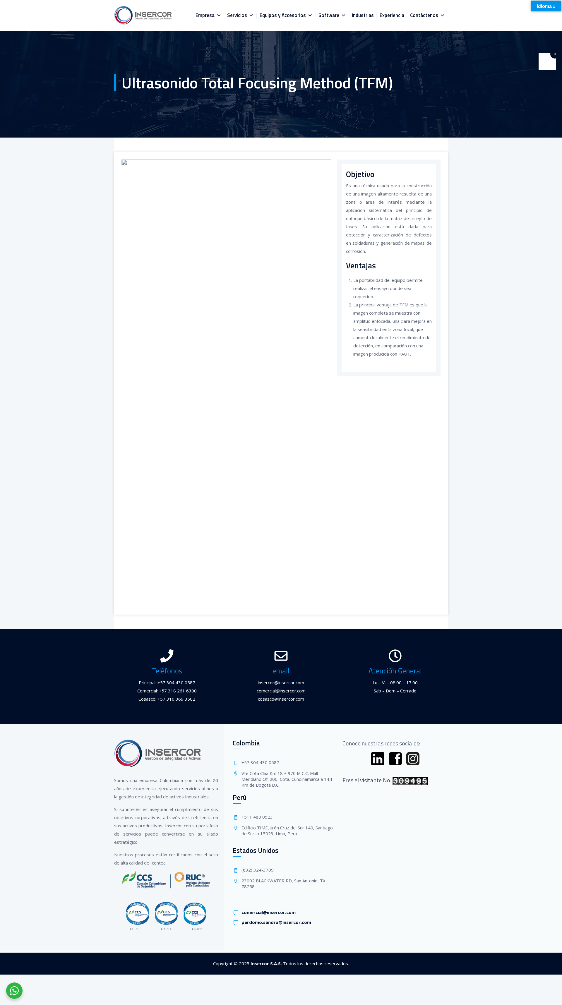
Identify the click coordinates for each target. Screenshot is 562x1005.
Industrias (363, 15)
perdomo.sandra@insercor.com (276, 922)
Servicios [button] (237, 15)
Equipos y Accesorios (283, 15)
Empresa (205, 15)
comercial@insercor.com (268, 912)
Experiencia (392, 15)
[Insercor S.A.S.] (143, 15)
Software (328, 15)
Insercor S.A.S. (266, 963)
